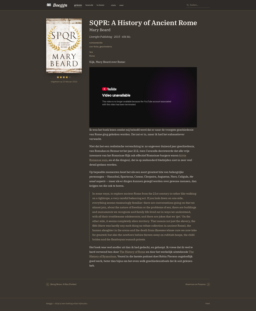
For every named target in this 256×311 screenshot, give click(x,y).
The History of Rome (132, 252)
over (121, 5)
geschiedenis (106, 46)
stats (113, 5)
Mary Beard (100, 29)
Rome (92, 55)
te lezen (100, 5)
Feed (207, 303)
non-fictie (94, 46)
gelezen (78, 5)
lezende (89, 5)
